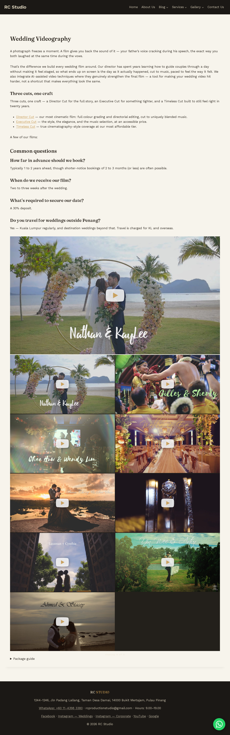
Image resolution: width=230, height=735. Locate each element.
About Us (148, 7)
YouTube (140, 716)
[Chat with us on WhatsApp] (219, 724)
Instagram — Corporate (113, 716)
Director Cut (25, 117)
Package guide (24, 659)
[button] (115, 295)
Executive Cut (26, 121)
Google (154, 716)
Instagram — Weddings (75, 716)
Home (133, 7)
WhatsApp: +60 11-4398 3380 (61, 708)
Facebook (48, 716)
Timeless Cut (25, 126)
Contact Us (216, 7)
